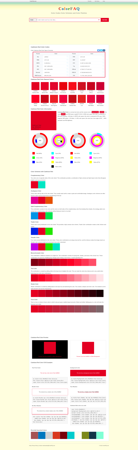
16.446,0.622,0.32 (85, 66)
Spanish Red (95, 112)
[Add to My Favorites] (98, 50)
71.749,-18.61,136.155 (86, 75)
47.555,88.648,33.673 (86, 72)
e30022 (46, 57)
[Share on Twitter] (101, 50)
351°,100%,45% (48, 66)
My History (97, 1)
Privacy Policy (35, 445)
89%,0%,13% (47, 75)
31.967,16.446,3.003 (85, 63)
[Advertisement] (69, 33)
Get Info (104, 20)
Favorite (89, 1)
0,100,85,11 (47, 63)
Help (104, 1)
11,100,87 (82, 60)
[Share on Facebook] (104, 50)
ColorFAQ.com (33, 1)
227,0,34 (82, 57)
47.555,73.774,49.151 (86, 69)
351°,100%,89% (48, 69)
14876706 (47, 72)
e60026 (102, 112)
